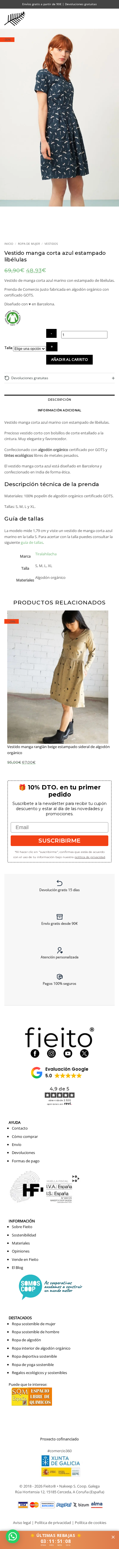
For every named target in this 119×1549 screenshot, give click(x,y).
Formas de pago (26, 1160)
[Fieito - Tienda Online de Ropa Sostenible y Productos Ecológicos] (15, 19)
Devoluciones (23, 1152)
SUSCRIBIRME (59, 840)
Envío (16, 1144)
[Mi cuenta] (88, 18)
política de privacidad (90, 857)
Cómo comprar (25, 1136)
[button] (100, 18)
